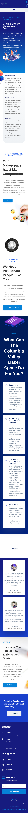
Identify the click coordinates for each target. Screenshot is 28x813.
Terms (10, 806)
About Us (7, 200)
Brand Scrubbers (22, 809)
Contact (9, 769)
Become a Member (12, 307)
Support (9, 764)
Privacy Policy (16, 806)
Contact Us (14, 713)
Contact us (10, 685)
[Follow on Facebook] (26, 2)
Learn (8, 759)
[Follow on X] (26, 5)
